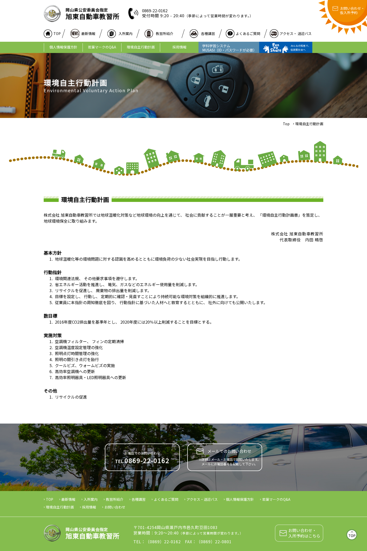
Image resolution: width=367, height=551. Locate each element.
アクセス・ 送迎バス (296, 33)
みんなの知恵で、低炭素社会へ (301, 47)
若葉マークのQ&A (102, 47)
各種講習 (208, 33)
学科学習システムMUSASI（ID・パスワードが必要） (229, 47)
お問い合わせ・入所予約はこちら (304, 533)
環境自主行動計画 (141, 47)
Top (286, 123)
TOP (57, 33)
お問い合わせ (114, 507)
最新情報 (88, 33)
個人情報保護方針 (63, 47)
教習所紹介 (164, 33)
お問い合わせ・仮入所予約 (352, 10)
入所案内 (126, 33)
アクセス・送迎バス (202, 499)
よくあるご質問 (248, 33)
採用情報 (179, 47)
